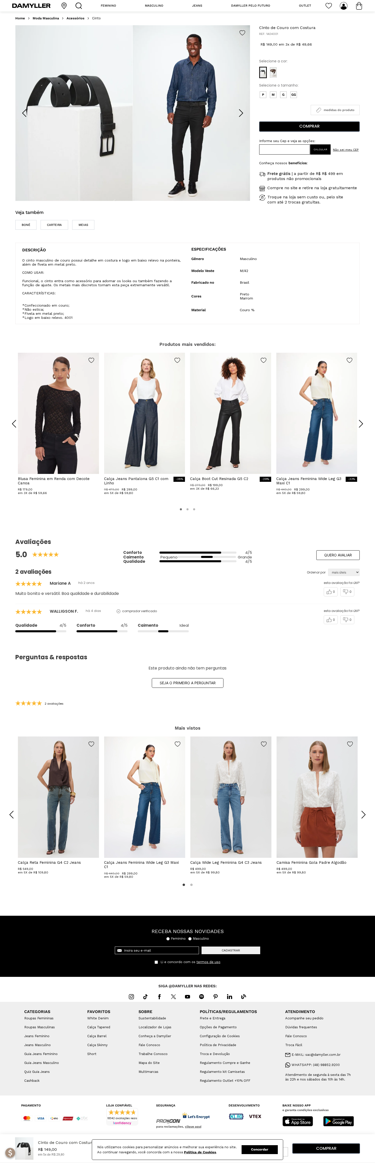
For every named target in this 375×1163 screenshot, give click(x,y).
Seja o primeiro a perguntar (188, 683)
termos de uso (208, 962)
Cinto (96, 18)
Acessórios (75, 18)
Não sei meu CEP (346, 150)
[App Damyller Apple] (297, 1121)
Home (20, 18)
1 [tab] (183, 884)
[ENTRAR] (344, 6)
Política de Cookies (200, 1152)
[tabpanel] (58, 805)
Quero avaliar (338, 555)
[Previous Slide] (24, 113)
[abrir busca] (79, 6)
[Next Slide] (241, 113)
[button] (263, 72)
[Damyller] (31, 6)
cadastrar (231, 950)
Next (359, 810)
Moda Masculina (46, 18)
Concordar (259, 1149)
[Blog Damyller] (243, 996)
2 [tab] (191, 884)
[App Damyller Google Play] (338, 1121)
